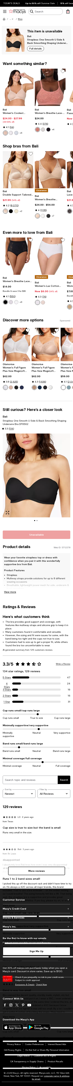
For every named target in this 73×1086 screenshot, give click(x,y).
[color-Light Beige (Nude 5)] (16, 211)
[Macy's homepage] (4, 19)
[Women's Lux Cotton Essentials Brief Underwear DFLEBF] (50, 256)
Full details (35, 48)
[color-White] (11, 133)
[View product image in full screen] (7, 513)
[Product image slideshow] (36, 480)
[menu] (5, 11)
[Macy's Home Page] (17, 11)
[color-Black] (48, 130)
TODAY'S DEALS (11, 3)
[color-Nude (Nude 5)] (5, 211)
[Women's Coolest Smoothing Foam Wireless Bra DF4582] (18, 87)
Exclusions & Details (24, 984)
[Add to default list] (63, 71)
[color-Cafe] (11, 387)
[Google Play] (38, 1027)
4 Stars (7, 683)
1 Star (7, 701)
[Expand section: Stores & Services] (36, 917)
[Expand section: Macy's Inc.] (36, 926)
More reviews (36, 870)
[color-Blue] (22, 387)
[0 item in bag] (68, 11)
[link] (18, 122)
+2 (21, 211)
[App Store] (13, 1027)
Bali (29, 36)
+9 (21, 302)
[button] (11, 19)
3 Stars (7, 689)
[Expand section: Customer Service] (36, 899)
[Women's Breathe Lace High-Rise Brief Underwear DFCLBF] (18, 256)
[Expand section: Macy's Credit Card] (36, 908)
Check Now (41, 984)
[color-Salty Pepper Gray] (16, 133)
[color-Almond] (5, 133)
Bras (20, 19)
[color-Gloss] (11, 302)
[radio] (5, 133)
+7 (53, 216)
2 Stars (7, 695)
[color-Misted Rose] (37, 130)
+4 (21, 133)
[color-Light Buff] (43, 302)
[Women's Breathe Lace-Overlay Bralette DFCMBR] (50, 87)
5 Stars (7, 677)
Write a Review (63, 664)
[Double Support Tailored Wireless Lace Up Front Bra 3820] (18, 169)
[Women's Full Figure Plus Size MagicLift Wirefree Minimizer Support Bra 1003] (45, 344)
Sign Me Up (36, 951)
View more (10, 591)
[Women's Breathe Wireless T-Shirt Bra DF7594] (50, 169)
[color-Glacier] (69, 387)
